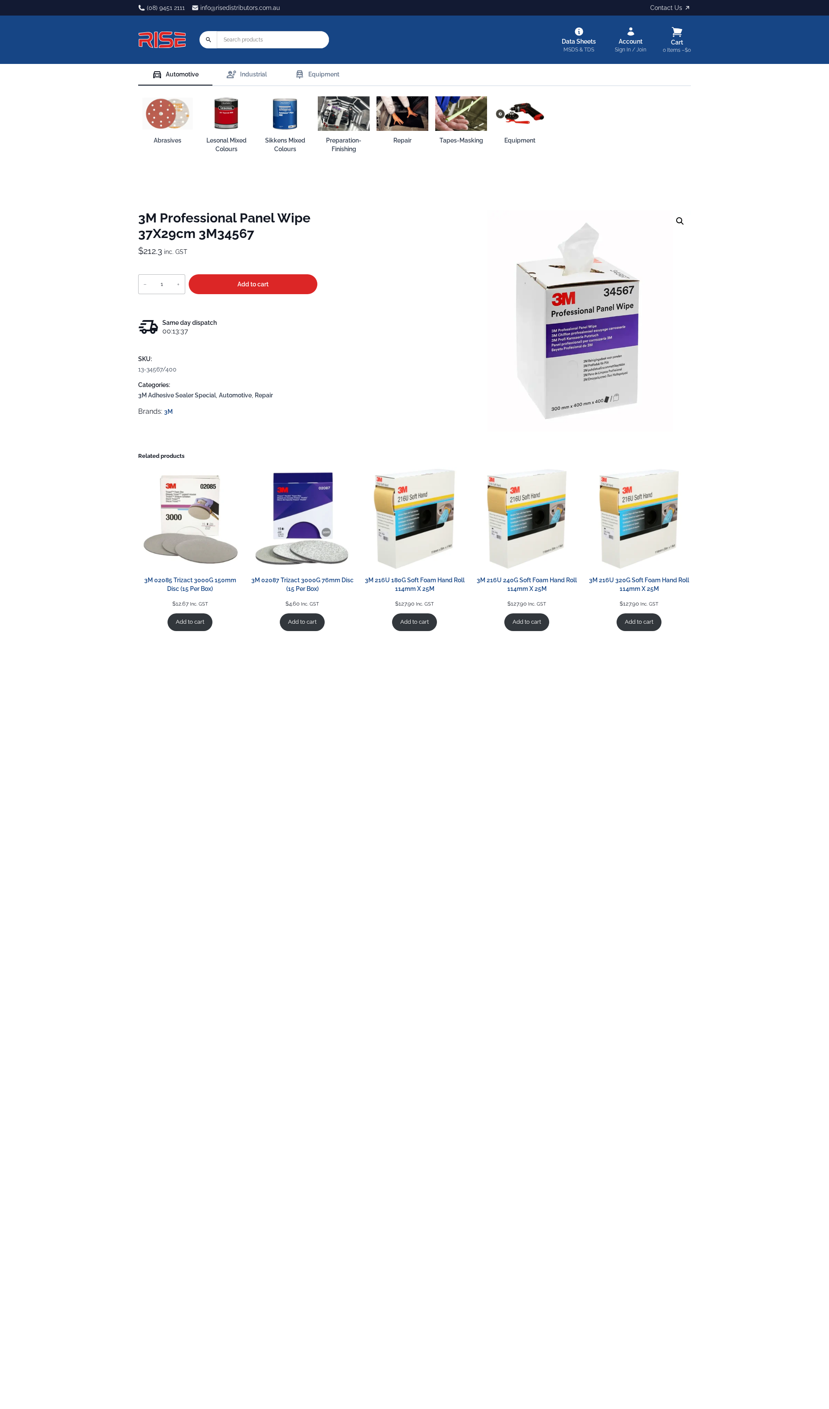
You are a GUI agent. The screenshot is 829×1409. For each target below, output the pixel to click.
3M (168, 411)
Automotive (235, 395)
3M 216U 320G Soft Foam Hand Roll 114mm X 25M (639, 584)
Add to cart (253, 284)
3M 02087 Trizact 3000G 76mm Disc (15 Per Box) (302, 584)
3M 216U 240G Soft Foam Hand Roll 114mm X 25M (527, 584)
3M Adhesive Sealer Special (177, 395)
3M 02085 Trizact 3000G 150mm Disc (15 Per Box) (190, 584)
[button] (680, 221)
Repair (264, 395)
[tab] (175, 75)
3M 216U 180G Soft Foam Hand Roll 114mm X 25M (415, 584)
